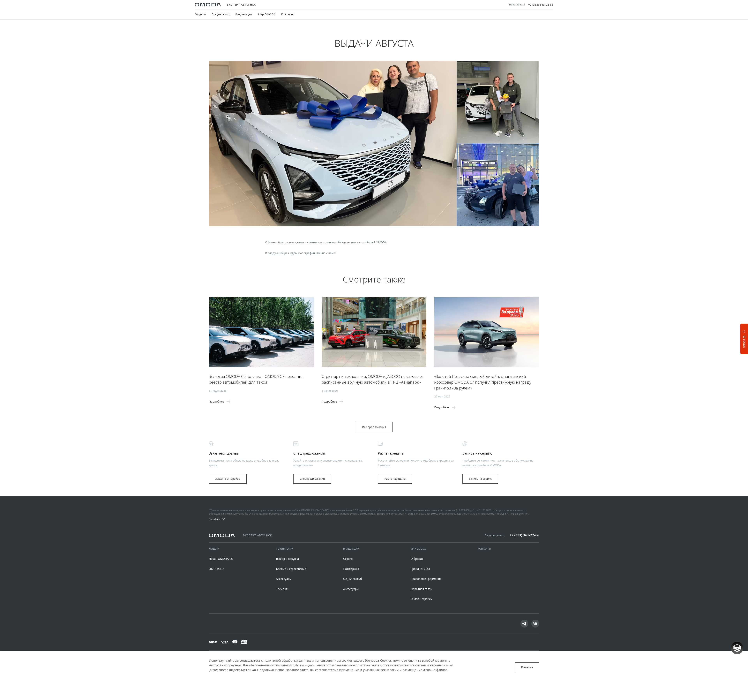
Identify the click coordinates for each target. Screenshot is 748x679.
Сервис (348, 559)
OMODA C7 (216, 569)
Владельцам (243, 14)
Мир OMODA (266, 14)
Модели (200, 14)
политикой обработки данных (287, 660)
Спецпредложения (312, 478)
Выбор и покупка (287, 559)
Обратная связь (421, 589)
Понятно (527, 667)
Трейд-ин (282, 589)
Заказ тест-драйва (227, 478)
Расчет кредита (395, 478)
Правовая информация (426, 579)
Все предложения (374, 427)
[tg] (524, 624)
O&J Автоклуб (352, 579)
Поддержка (351, 569)
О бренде (417, 559)
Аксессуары (283, 579)
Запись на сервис (480, 478)
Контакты (287, 14)
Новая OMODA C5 (221, 559)
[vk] (535, 624)
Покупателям (220, 14)
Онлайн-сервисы (421, 599)
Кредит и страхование (291, 569)
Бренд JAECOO (420, 569)
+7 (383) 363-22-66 (540, 4)
